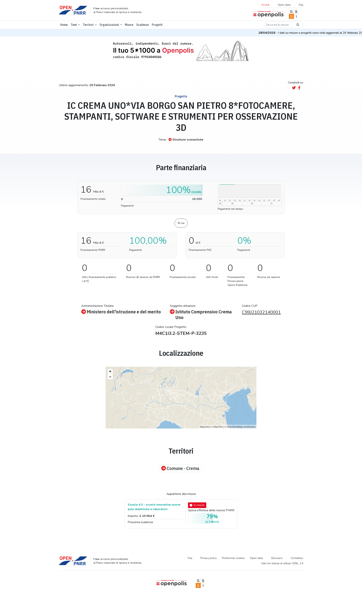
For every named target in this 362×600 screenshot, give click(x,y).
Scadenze (142, 25)
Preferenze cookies (233, 558)
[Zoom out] (110, 377)
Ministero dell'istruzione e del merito (124, 312)
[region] (181, 398)
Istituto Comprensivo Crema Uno (203, 314)
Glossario (276, 558)
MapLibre (205, 426)
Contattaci (297, 558)
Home (64, 25)
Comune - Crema (183, 468)
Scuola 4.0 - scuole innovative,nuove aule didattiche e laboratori (154, 507)
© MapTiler (217, 426)
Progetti (157, 25)
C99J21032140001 (261, 312)
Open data (284, 5)
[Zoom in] (110, 371)
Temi (74, 25)
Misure (129, 25)
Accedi (265, 5)
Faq (301, 5)
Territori (88, 25)
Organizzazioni (109, 25)
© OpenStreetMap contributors (239, 426)
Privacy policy (208, 558)
